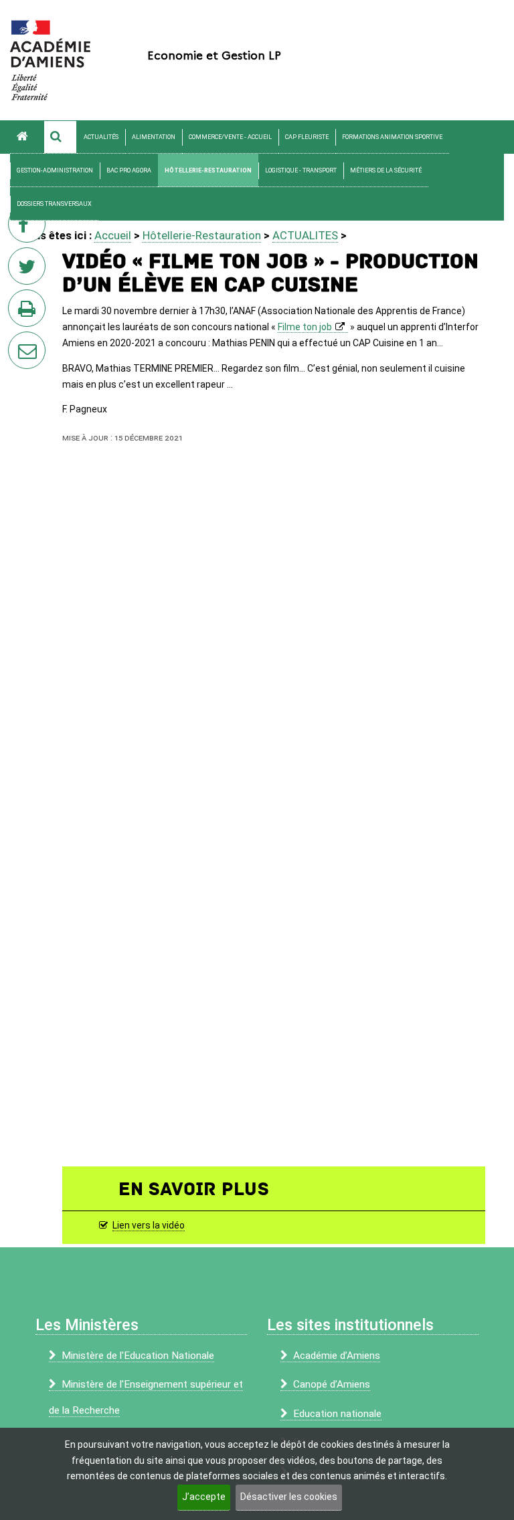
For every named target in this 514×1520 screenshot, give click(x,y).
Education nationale (337, 1414)
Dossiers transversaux (54, 204)
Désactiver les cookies (288, 1496)
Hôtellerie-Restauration (208, 170)
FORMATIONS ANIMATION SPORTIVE (392, 137)
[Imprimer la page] (29, 312)
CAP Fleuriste (307, 137)
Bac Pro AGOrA (128, 170)
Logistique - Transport (301, 170)
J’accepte (204, 1496)
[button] (60, 137)
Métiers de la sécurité (386, 170)
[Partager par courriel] (18, 341)
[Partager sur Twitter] (29, 270)
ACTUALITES (305, 235)
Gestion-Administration (55, 170)
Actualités (101, 137)
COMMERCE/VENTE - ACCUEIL (230, 137)
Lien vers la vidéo (148, 1225)
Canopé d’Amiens (331, 1384)
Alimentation (153, 137)
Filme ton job (305, 327)
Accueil (112, 235)
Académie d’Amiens (336, 1356)
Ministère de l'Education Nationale (138, 1356)
